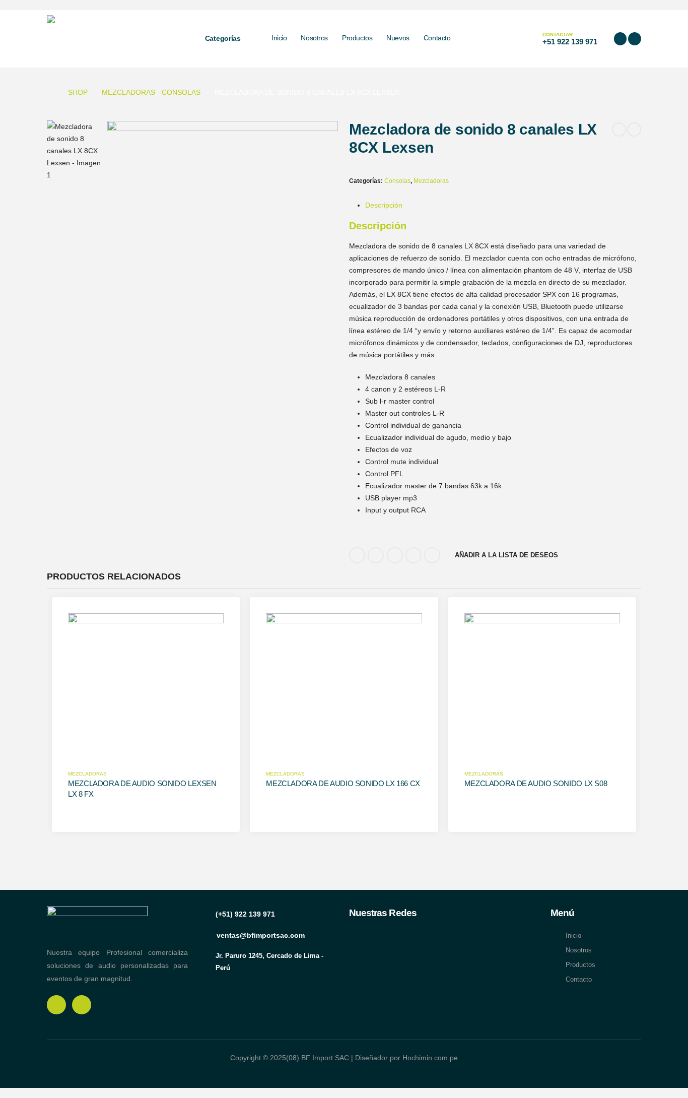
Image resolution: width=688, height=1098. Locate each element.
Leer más (82, 757)
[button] (501, 39)
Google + (413, 555)
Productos (357, 38)
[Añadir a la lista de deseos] (213, 628)
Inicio (279, 38)
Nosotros (314, 38)
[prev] (619, 129)
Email (432, 555)
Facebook (357, 555)
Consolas (397, 180)
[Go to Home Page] (50, 92)
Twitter (376, 555)
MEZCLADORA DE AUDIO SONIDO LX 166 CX (343, 783)
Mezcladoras (431, 180)
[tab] (383, 205)
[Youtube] (634, 38)
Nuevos (397, 38)
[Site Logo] (112, 38)
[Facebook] (620, 38)
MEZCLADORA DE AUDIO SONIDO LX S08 (535, 783)
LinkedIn (395, 555)
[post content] (146, 691)
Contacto (437, 38)
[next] (634, 129)
